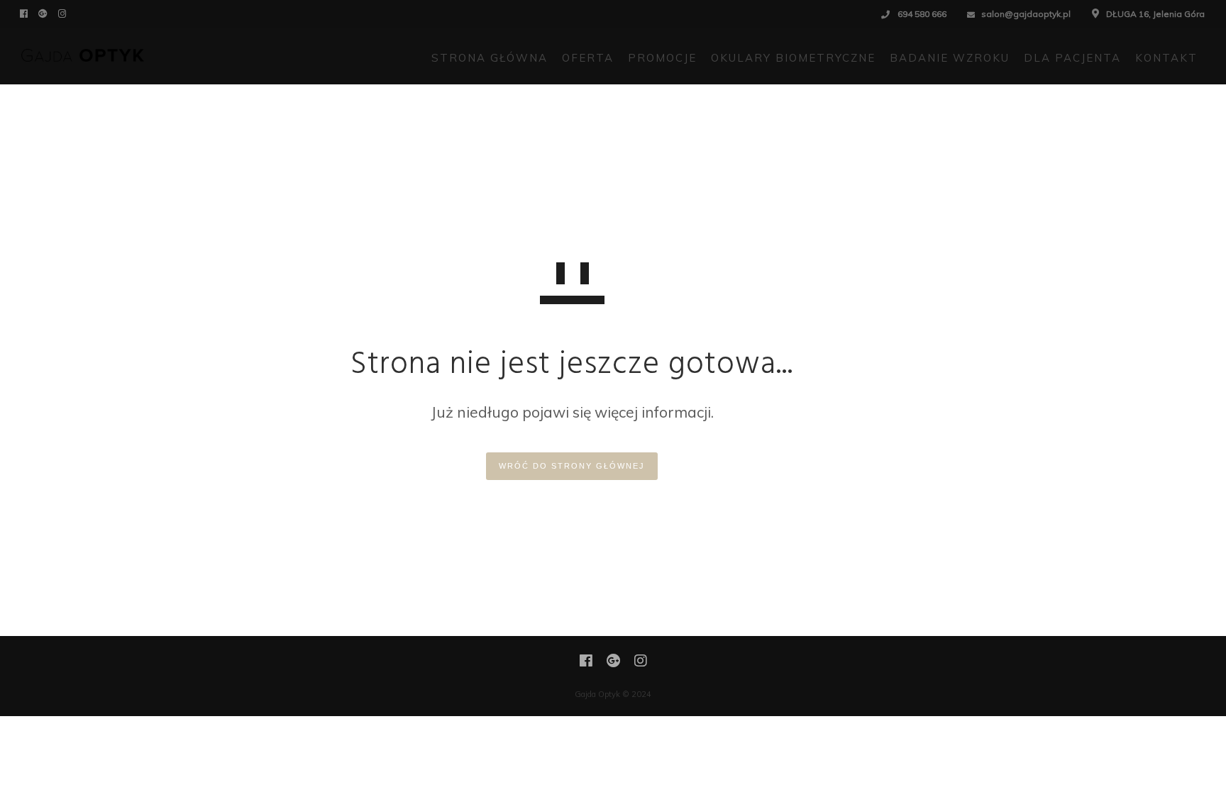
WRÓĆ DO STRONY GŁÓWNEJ (572, 466)
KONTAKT (1166, 58)
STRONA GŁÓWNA (489, 58)
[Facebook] (25, 13)
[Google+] (44, 13)
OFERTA (588, 58)
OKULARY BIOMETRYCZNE (793, 58)
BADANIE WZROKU (950, 58)
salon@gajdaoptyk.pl (1026, 14)
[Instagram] (64, 13)
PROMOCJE (662, 58)
